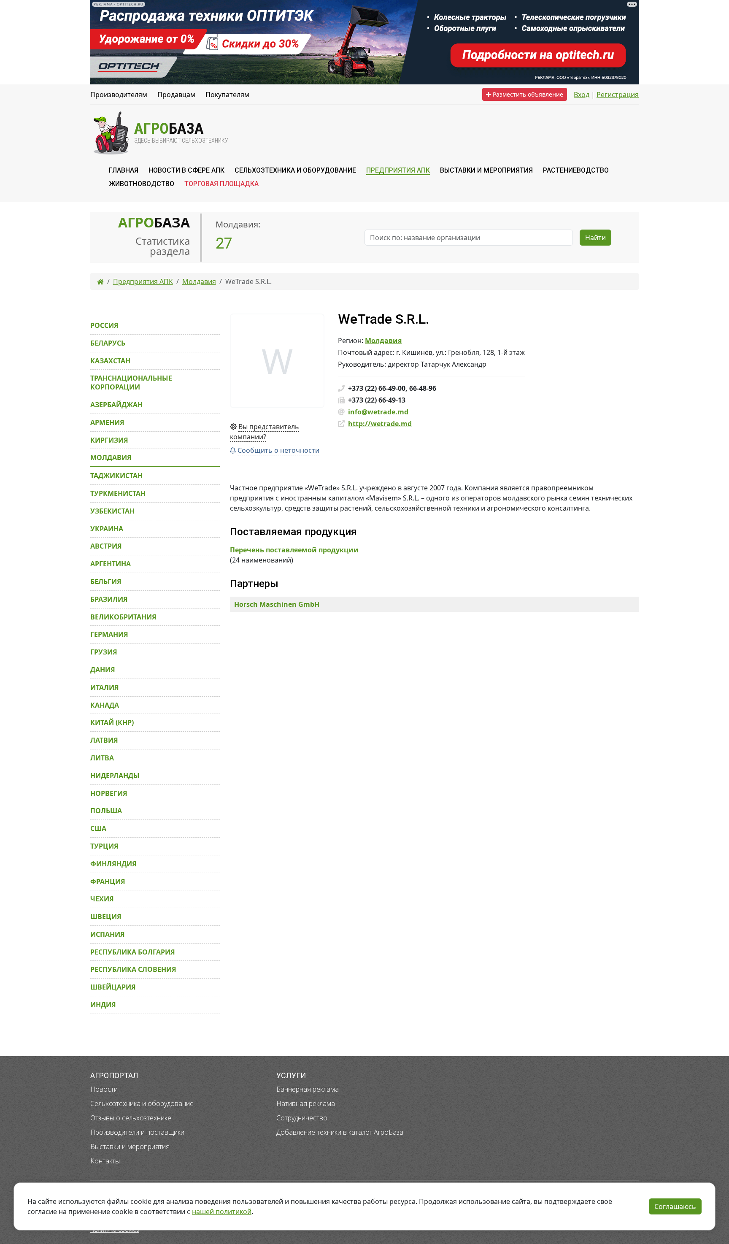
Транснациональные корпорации (131, 382)
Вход (581, 94)
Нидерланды (115, 775)
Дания (102, 669)
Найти (595, 237)
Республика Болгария (132, 952)
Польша (106, 810)
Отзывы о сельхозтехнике (130, 1117)
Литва (102, 758)
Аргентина (110, 563)
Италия (104, 687)
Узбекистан (112, 511)
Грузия (103, 652)
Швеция (106, 916)
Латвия (104, 740)
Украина (106, 528)
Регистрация (618, 94)
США (98, 828)
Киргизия (109, 440)
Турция (104, 846)
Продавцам (176, 94)
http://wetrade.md (380, 423)
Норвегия (108, 793)
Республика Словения (133, 969)
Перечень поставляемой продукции (294, 549)
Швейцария (113, 987)
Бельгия (106, 581)
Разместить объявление (527, 94)
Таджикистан (116, 475)
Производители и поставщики (137, 1132)
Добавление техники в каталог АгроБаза (339, 1132)
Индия (103, 1004)
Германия (109, 634)
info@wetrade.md (378, 411)
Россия (104, 325)
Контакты (105, 1161)
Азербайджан (116, 404)
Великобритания (123, 617)
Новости (104, 1089)
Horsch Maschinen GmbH (276, 604)
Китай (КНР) (112, 722)
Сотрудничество (301, 1117)
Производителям (118, 94)
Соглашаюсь (675, 1206)
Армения (107, 422)
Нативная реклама (305, 1103)
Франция (107, 881)
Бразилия (109, 599)
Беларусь (107, 343)
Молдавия (383, 340)
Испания (107, 934)
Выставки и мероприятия (130, 1146)
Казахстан (110, 360)
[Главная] (100, 281)
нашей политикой (221, 1211)
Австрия (106, 546)
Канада (104, 705)
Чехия (102, 898)
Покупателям (227, 94)
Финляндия (113, 863)
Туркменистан (118, 493)
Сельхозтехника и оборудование (142, 1103)
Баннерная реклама (307, 1089)
